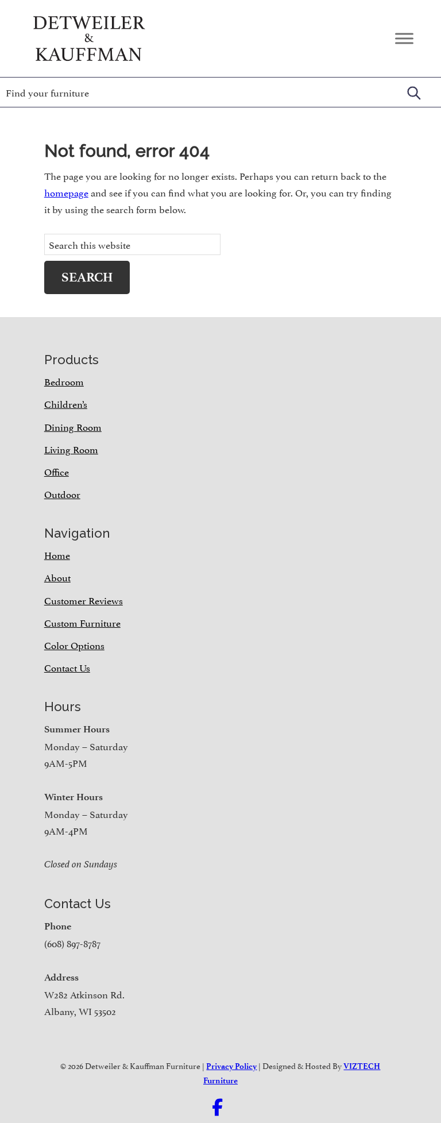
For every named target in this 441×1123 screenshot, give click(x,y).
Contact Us (67, 666)
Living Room (71, 448)
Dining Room (73, 426)
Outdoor (62, 493)
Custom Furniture (82, 622)
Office (56, 471)
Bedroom (64, 380)
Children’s (65, 403)
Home (57, 554)
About (57, 576)
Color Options (74, 644)
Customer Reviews (83, 599)
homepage (66, 191)
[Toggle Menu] (404, 38)
